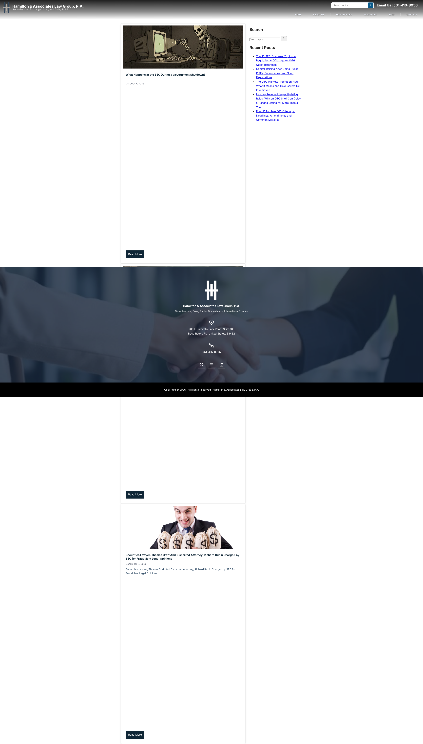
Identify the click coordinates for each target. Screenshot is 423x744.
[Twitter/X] (201, 364)
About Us (318, 14)
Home (298, 14)
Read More (135, 254)
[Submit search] (370, 5)
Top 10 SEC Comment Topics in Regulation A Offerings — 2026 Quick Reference (276, 60)
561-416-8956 (405, 5)
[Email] (211, 364)
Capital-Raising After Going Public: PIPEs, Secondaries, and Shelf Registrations (277, 73)
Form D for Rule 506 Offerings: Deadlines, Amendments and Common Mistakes (275, 115)
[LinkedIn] (221, 364)
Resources (370, 14)
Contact (412, 14)
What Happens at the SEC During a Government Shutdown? (165, 74)
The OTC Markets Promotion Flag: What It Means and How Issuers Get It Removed (278, 86)
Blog (392, 14)
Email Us (384, 5)
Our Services (344, 14)
